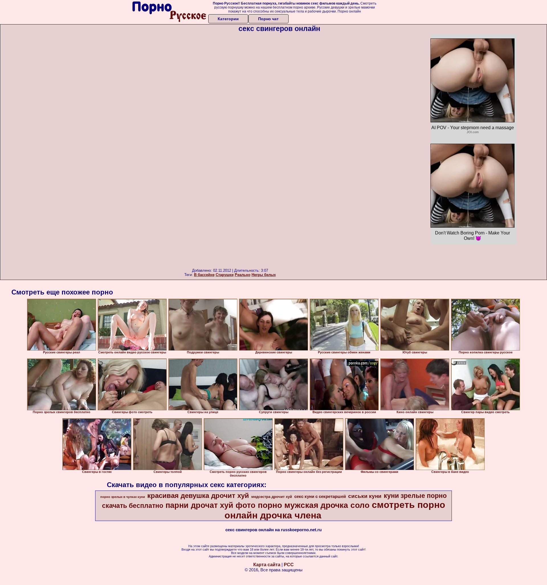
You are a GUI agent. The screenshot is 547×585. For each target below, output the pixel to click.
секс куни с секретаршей (320, 496)
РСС (289, 564)
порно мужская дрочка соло (314, 505)
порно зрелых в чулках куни (122, 497)
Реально (242, 275)
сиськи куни (364, 496)
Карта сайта (266, 564)
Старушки (225, 275)
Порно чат (268, 19)
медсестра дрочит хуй (271, 497)
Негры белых (264, 275)
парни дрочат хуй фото (211, 505)
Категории (228, 19)
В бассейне (204, 275)
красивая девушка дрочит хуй (198, 495)
